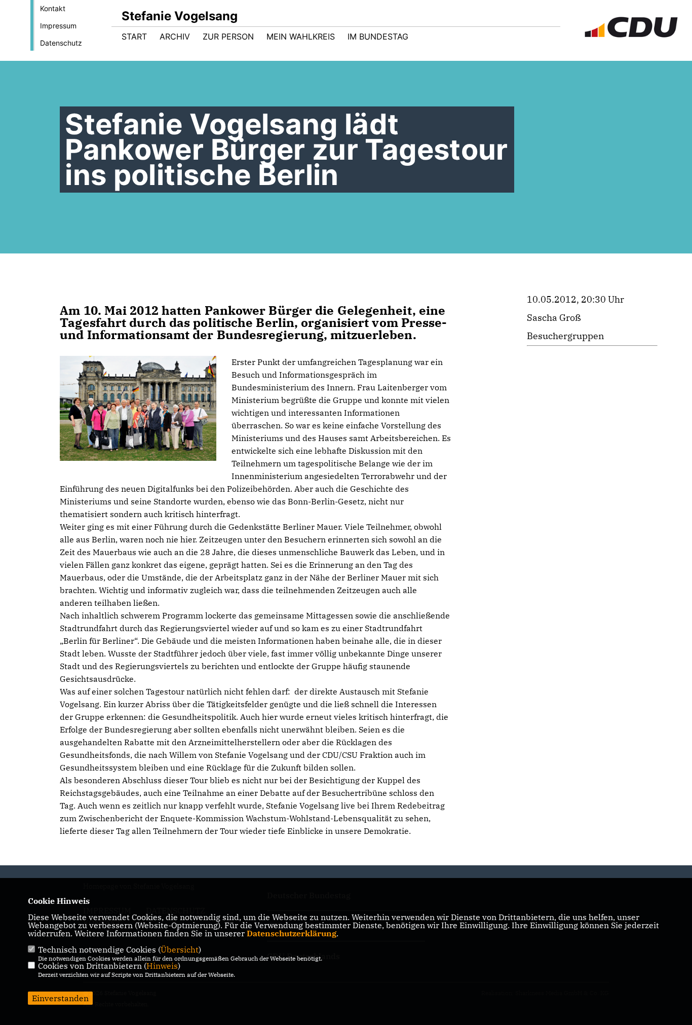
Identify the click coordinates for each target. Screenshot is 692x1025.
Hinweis (162, 966)
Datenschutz (61, 43)
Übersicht (180, 949)
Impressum (58, 25)
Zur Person (228, 36)
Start (134, 36)
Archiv (175, 36)
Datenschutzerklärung (291, 933)
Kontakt (52, 8)
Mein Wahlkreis (300, 36)
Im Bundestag (378, 36)
